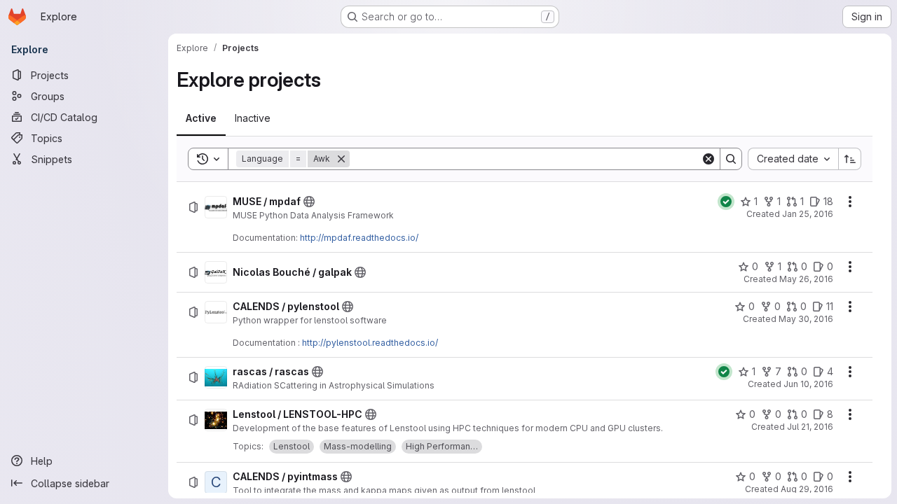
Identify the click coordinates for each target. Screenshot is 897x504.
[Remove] (341, 158)
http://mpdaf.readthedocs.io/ (359, 237)
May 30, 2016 (806, 319)
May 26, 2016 (806, 279)
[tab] (201, 118)
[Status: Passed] (726, 201)
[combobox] (793, 159)
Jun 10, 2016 (808, 384)
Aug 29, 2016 (807, 489)
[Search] (731, 159)
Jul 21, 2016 (810, 426)
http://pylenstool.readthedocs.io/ (370, 342)
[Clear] (708, 158)
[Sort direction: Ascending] (850, 159)
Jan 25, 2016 (807, 214)
